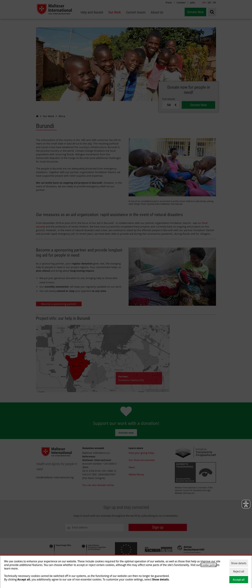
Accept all (238, 579)
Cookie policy (208, 565)
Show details (238, 563)
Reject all (238, 571)
